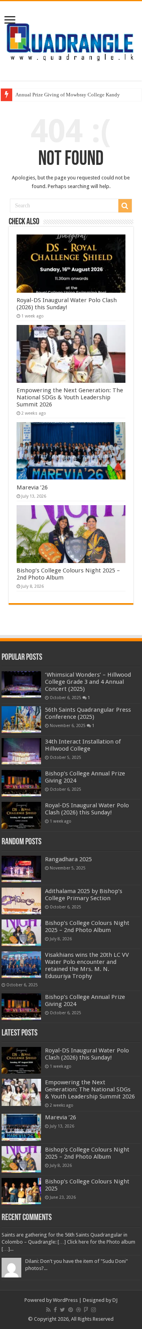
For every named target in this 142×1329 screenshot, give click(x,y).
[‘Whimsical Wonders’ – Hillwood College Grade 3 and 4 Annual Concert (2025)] (21, 684)
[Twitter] (62, 1309)
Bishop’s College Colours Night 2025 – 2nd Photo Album (87, 926)
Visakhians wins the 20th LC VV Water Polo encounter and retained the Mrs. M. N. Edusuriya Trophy (87, 965)
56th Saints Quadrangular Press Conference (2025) (88, 713)
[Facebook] (55, 1309)
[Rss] (48, 1309)
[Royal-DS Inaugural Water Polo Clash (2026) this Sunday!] (21, 815)
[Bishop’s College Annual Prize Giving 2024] (21, 783)
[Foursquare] (86, 1309)
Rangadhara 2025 (68, 859)
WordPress (65, 1300)
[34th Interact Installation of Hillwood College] (21, 751)
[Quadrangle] (71, 39)
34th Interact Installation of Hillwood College (83, 745)
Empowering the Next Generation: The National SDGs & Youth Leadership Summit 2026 (70, 397)
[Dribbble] (78, 1309)
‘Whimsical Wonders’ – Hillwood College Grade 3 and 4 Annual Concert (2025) (88, 681)
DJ (115, 1300)
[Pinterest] (70, 1309)
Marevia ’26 (32, 487)
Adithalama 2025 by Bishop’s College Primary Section (83, 895)
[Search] (125, 205)
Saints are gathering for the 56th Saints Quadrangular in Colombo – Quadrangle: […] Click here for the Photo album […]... (68, 1242)
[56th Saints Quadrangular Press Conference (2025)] (21, 719)
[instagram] (93, 1309)
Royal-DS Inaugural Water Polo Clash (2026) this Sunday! (67, 304)
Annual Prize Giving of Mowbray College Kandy (67, 95)
